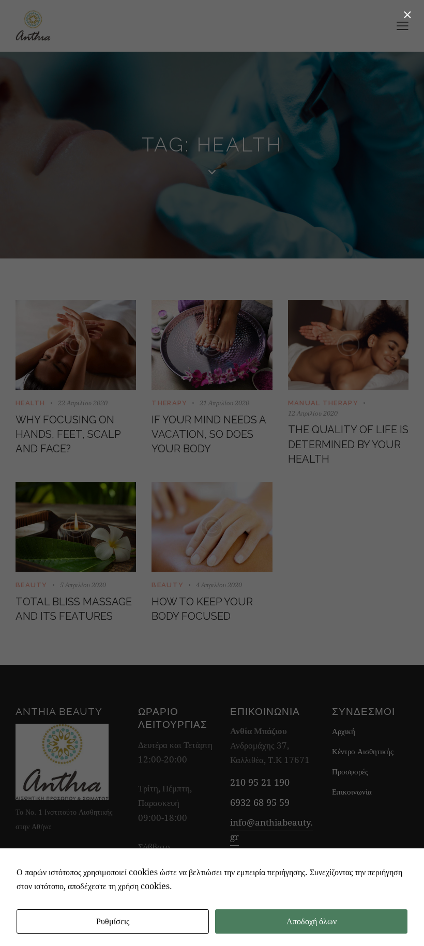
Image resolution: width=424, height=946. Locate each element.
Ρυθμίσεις (112, 921)
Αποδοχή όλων (311, 921)
